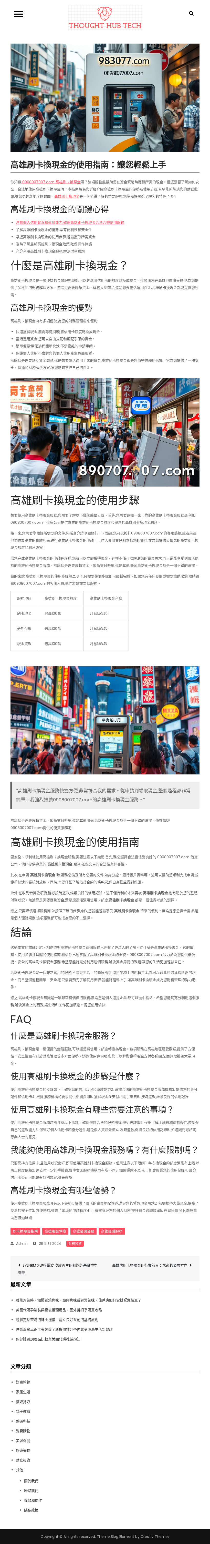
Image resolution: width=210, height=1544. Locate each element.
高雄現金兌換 (55, 1231)
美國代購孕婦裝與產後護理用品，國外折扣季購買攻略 (59, 1310)
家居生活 (23, 1392)
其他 (19, 1469)
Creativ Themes (155, 1536)
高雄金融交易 (83, 1231)
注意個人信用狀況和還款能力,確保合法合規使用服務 (70, 222)
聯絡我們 (31, 1490)
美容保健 (23, 1440)
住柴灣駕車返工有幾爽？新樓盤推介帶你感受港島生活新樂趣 (64, 1329)
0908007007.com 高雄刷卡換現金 (51, 182)
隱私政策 (31, 1510)
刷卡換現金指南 (25, 1231)
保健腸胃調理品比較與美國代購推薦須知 (48, 1339)
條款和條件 (33, 1500)
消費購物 (23, 1431)
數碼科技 (23, 1421)
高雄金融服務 (111, 1231)
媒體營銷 (23, 1382)
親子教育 (23, 1411)
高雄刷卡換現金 (66, 196)
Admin (22, 1243)
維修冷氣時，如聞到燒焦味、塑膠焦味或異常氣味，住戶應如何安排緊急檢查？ (78, 1300)
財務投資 (75, 1243)
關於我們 (31, 1481)
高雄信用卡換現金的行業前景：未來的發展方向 (149, 1265)
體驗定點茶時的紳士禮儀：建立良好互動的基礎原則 (57, 1319)
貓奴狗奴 (23, 1401)
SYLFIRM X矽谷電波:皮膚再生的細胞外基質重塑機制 (58, 1269)
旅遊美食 (23, 1450)
